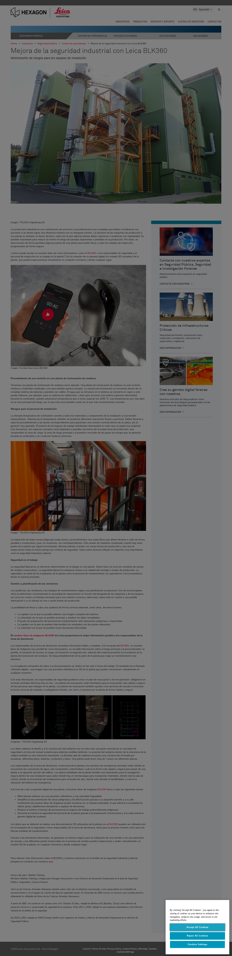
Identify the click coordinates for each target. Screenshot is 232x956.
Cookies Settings (197, 944)
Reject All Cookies (197, 935)
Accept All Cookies (197, 927)
